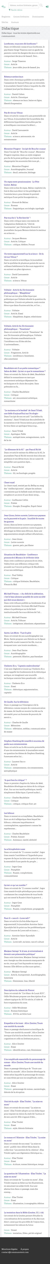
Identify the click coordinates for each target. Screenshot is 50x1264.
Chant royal (9, 482)
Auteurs (15, 22)
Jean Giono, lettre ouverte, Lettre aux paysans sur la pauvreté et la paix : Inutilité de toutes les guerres (25, 518)
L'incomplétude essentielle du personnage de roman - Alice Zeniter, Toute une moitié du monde (24, 1062)
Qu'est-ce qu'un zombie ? (15, 885)
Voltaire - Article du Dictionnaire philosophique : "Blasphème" (19, 291)
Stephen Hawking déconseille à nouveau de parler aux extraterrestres (24, 742)
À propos (25, 1249)
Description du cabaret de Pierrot (19, 990)
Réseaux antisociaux (13, 76)
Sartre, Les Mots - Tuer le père (17, 632)
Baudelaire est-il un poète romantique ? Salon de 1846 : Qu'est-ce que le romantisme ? (25, 370)
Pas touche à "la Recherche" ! (17, 217)
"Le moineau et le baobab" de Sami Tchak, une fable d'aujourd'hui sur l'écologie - (23, 412)
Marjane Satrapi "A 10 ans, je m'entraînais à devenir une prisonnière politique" (23, 952)
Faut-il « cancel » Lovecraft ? (17, 918)
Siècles (5, 22)
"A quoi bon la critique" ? (15, 780)
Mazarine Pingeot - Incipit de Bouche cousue (25, 148)
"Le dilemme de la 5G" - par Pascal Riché (22, 449)
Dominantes (38, 16)
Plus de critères (16, 10)
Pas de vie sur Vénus (13, 112)
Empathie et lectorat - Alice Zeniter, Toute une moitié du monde (23, 1025)
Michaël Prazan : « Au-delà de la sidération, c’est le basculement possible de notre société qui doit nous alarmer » (24, 596)
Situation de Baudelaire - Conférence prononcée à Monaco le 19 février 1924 (21, 556)
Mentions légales (9, 1249)
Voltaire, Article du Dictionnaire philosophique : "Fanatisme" (19, 327)
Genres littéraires (21, 16)
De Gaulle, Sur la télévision (16, 701)
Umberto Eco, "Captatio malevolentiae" (22, 665)
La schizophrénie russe (14, 849)
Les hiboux (9, 812)
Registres (6, 16)
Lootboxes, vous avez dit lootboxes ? (20, 43)
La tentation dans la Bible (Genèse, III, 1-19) (24, 1212)
